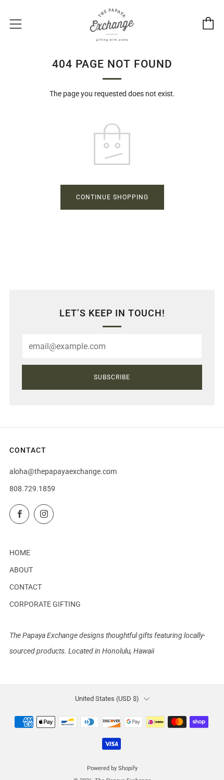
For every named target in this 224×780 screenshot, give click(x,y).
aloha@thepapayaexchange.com (63, 471)
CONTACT (25, 587)
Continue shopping (112, 197)
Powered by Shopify (112, 768)
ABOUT (21, 570)
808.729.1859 (32, 488)
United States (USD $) (107, 698)
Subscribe (112, 377)
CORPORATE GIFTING (45, 604)
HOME (19, 552)
